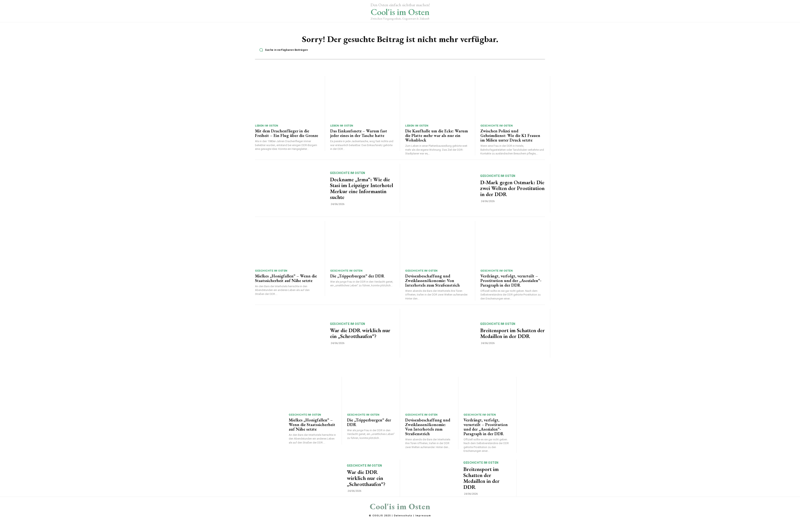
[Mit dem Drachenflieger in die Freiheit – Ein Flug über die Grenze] (287, 98)
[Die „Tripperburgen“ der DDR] (362, 243)
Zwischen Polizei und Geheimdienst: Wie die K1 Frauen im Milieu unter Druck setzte (510, 135)
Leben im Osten (266, 125)
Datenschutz (403, 515)
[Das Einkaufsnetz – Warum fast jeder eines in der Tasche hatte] (362, 98)
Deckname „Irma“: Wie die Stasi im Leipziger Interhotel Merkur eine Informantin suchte (361, 188)
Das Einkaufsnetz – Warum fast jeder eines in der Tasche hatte (358, 133)
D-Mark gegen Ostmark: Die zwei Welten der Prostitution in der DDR (512, 188)
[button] (282, 50)
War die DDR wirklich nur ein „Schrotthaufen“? (360, 333)
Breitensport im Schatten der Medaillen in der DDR (512, 333)
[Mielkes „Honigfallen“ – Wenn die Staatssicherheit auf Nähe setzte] (287, 243)
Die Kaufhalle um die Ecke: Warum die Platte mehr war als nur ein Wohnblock (436, 135)
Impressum (423, 515)
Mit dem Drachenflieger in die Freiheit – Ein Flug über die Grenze (286, 133)
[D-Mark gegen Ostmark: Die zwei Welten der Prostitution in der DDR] (440, 188)
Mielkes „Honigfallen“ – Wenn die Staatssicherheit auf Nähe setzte (286, 278)
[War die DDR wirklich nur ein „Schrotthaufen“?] (290, 333)
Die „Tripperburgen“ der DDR (357, 276)
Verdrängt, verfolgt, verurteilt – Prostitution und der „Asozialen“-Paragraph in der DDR (510, 280)
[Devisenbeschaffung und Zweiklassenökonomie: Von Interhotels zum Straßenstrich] (437, 243)
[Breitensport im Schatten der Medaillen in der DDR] (440, 333)
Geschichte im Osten (496, 125)
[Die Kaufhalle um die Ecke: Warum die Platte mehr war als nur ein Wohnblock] (437, 98)
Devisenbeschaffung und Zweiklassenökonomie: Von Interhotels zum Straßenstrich (432, 280)
